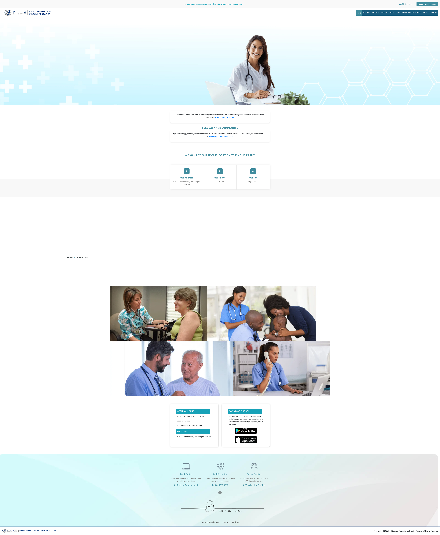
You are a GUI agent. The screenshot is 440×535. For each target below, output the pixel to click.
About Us (366, 13)
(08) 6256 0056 (406, 4)
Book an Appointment (427, 4)
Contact (434, 13)
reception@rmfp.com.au (224, 117)
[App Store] (246, 439)
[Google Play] (246, 430)
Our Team (384, 13)
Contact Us (82, 257)
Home (69, 257)
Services (375, 13)
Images (425, 13)
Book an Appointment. (187, 485)
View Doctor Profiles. (255, 485)
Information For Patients (411, 13)
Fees (392, 13)
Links (398, 13)
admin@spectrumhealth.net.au (221, 136)
